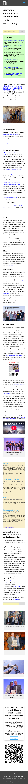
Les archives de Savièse (11, 479)
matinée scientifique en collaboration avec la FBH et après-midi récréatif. (14, 58)
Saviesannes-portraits (11, 71)
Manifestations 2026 (18, 40)
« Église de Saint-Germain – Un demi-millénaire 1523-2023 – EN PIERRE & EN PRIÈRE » (13, 88)
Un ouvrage (20, 280)
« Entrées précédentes (8, 527)
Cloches (13, 512)
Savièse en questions (17, 465)
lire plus (5, 474)
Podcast (5, 463)
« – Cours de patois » (12, 174)
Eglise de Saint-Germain (11, 510)
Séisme (5, 497)
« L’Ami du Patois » (17, 586)
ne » (23, 291)
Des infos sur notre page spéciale (11, 134)
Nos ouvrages (14, 738)
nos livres (10, 265)
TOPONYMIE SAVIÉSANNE (10, 141)
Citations (13, 481)
